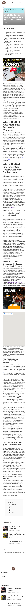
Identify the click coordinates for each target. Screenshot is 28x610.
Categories (22, 2)
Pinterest (13, 510)
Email (12, 512)
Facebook (13, 504)
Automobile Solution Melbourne (15, 282)
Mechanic (12, 207)
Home (13, 2)
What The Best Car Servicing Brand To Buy (14, 553)
